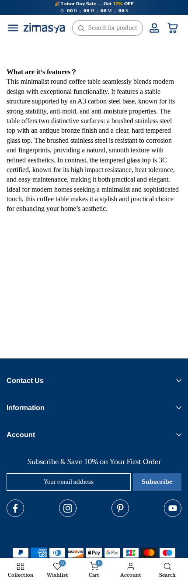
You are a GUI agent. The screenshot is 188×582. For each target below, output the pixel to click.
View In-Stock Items (81, 544)
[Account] (154, 28)
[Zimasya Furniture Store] (44, 28)
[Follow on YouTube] (172, 508)
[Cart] (172, 28)
